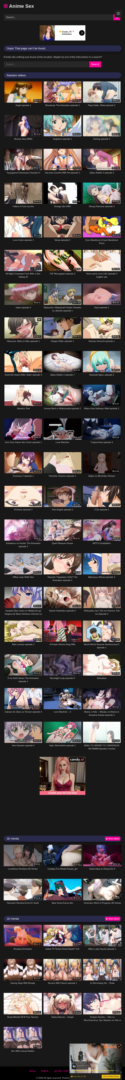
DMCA (44, 1071)
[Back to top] (115, 1071)
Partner (92, 1071)
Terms (32, 1071)
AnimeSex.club (81, 1078)
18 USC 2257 (61, 1071)
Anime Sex (21, 6)
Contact (78, 1071)
